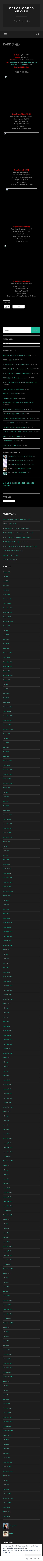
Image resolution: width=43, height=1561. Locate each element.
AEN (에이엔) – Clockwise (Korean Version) (15, 378)
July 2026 (5, 576)
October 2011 (7, 1372)
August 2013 (6, 1273)
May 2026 (5, 585)
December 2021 (7, 823)
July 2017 (5, 1062)
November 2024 (7, 666)
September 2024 (7, 675)
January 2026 (7, 603)
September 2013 (7, 1269)
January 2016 (7, 1143)
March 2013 (6, 1295)
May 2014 (5, 1233)
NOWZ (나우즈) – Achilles (10, 398)
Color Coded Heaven (21, 10)
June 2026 (6, 581)
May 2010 (5, 1448)
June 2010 (6, 1444)
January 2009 (7, 1493)
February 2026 (7, 599)
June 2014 (6, 1228)
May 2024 (5, 693)
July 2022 (5, 792)
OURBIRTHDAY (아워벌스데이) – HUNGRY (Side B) (17, 431)
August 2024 (6, 680)
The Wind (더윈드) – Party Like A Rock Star (15, 427)
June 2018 (6, 1012)
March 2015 (6, 1188)
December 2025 (7, 608)
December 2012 (7, 1309)
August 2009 (6, 1475)
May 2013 (5, 1287)
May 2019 (5, 963)
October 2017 (7, 1048)
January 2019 (7, 981)
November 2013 (7, 1260)
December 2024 (7, 662)
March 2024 (6, 702)
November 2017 (7, 1044)
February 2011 (7, 1408)
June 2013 (6, 1282)
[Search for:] (21, 330)
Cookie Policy (7, 1552)
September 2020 (7, 891)
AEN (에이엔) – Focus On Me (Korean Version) (16, 364)
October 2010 (7, 1426)
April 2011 (6, 1399)
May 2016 (5, 1125)
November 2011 (7, 1367)
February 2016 (7, 1138)
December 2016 (7, 1093)
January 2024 (7, 711)
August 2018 (6, 1003)
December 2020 (7, 877)
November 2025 (7, 612)
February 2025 (7, 653)
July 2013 (5, 1278)
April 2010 (6, 1453)
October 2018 (7, 994)
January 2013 (7, 1304)
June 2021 (6, 850)
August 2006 (6, 1511)
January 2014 (7, 1251)
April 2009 (6, 1489)
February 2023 (7, 761)
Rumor (27, 62)
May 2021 (5, 855)
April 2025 (6, 644)
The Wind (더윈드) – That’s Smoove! (13, 422)
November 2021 (7, 828)
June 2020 (6, 904)
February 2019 (7, 976)
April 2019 (6, 967)
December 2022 (7, 769)
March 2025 (6, 648)
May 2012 (5, 1341)
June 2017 (6, 1066)
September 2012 (7, 1323)
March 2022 (6, 810)
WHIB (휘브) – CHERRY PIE (10, 393)
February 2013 (7, 1300)
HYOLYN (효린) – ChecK (10, 440)
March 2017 (6, 1080)
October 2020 (7, 886)
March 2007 (6, 1507)
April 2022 (6, 806)
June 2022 (6, 796)
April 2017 (6, 1075)
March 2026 (6, 594)
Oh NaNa (13, 62)
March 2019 (6, 972)
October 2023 (7, 724)
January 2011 (7, 1412)
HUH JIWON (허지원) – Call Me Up (13, 389)
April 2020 (6, 913)
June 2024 (6, 689)
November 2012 (7, 1314)
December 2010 (7, 1417)
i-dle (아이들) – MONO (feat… (26, 456)
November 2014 (7, 1206)
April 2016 (6, 1129)
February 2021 (7, 868)
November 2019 (7, 936)
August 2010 (6, 1435)
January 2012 (7, 1358)
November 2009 (7, 1462)
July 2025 (5, 630)
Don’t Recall (20, 62)
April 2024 (6, 698)
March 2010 (6, 1457)
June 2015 (6, 1174)
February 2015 (7, 1192)
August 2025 (6, 626)
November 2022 (7, 774)
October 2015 (7, 1156)
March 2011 (6, 1403)
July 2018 (5, 1008)
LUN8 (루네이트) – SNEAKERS (11, 445)
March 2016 (6, 1134)
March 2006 (6, 1516)
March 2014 (6, 1242)
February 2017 (7, 1084)
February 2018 (7, 1030)
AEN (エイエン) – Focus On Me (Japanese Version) (18, 369)
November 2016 (7, 1098)
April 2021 (6, 859)
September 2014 (7, 1215)
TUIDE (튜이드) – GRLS (9, 360)
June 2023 (6, 743)
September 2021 (7, 837)
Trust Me (21, 64)
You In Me (13, 64)
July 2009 (5, 1480)
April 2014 (6, 1237)
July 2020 (5, 900)
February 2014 (7, 1246)
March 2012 (6, 1349)
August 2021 (6, 841)
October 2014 (7, 1210)
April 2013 (6, 1291)
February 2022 (7, 814)
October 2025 (7, 617)
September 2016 (7, 1107)
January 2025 (7, 657)
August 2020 (6, 895)
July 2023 (5, 738)
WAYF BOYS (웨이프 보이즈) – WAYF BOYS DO (16, 355)
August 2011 (6, 1381)
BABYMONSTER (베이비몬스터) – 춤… (23, 464)
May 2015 (5, 1179)
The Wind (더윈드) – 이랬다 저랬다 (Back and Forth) (18, 418)
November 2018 (7, 990)
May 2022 (5, 801)
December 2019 (7, 931)
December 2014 (7, 1201)
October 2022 (7, 778)
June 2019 (6, 958)
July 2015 (5, 1170)
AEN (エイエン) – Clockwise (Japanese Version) (17, 373)
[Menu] (5, 34)
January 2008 (7, 1502)
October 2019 (7, 940)
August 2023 (6, 734)
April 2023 (6, 752)
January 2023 (7, 765)
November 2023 (7, 720)
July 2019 (5, 954)
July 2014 (5, 1224)
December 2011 (7, 1363)
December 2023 (7, 716)
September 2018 (7, 999)
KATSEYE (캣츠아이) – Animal (11, 436)
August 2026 (6, 572)
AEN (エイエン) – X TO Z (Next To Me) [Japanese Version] (19, 382)
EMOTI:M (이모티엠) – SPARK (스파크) (13, 413)
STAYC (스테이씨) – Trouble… (23, 468)
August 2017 (6, 1057)
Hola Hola (33, 62)
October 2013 (7, 1264)
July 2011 (5, 1386)
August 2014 (6, 1219)
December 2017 (7, 1039)
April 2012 (6, 1345)
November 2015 (7, 1152)
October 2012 (7, 1318)
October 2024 (7, 671)
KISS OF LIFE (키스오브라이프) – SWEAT (14, 409)
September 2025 (7, 621)
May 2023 (5, 747)
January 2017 (7, 1089)
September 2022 (7, 783)
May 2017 (5, 1071)
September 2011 (7, 1376)
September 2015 (7, 1161)
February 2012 (7, 1354)
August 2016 (6, 1111)
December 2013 (7, 1255)
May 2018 (5, 1017)
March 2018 (6, 1026)
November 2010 (7, 1421)
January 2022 (7, 819)
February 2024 (7, 707)
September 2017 (7, 1053)
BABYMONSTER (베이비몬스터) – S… (22, 460)
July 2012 (5, 1332)
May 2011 (5, 1394)
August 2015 (6, 1165)
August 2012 (6, 1327)
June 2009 (6, 1484)
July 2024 (5, 684)
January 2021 (7, 873)
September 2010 (7, 1430)
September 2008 (7, 1498)
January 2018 (7, 1035)
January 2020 (7, 927)
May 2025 (5, 639)
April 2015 (6, 1183)
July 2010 (5, 1439)
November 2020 (7, 882)
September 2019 (7, 945)
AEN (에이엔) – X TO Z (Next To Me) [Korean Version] (18, 402)
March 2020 (6, 918)
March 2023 (6, 756)
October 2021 (7, 832)
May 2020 (5, 909)
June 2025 (6, 635)
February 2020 (7, 922)
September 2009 (7, 1471)
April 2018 (6, 1021)
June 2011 (6, 1390)
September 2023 (7, 729)
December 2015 (7, 1147)
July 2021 (5, 846)
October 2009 (7, 1466)
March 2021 (6, 864)
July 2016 (5, 1116)
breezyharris (12, 456)
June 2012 (6, 1336)
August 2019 (6, 949)
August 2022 (6, 787)
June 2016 (6, 1120)
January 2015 (7, 1197)
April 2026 (6, 590)
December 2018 (7, 985)
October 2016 (7, 1102)
